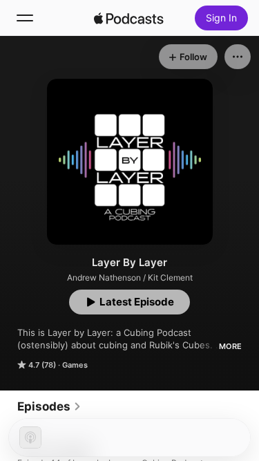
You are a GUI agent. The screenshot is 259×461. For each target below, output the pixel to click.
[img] (129, 18)
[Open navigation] (25, 18)
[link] (49, 406)
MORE (230, 346)
